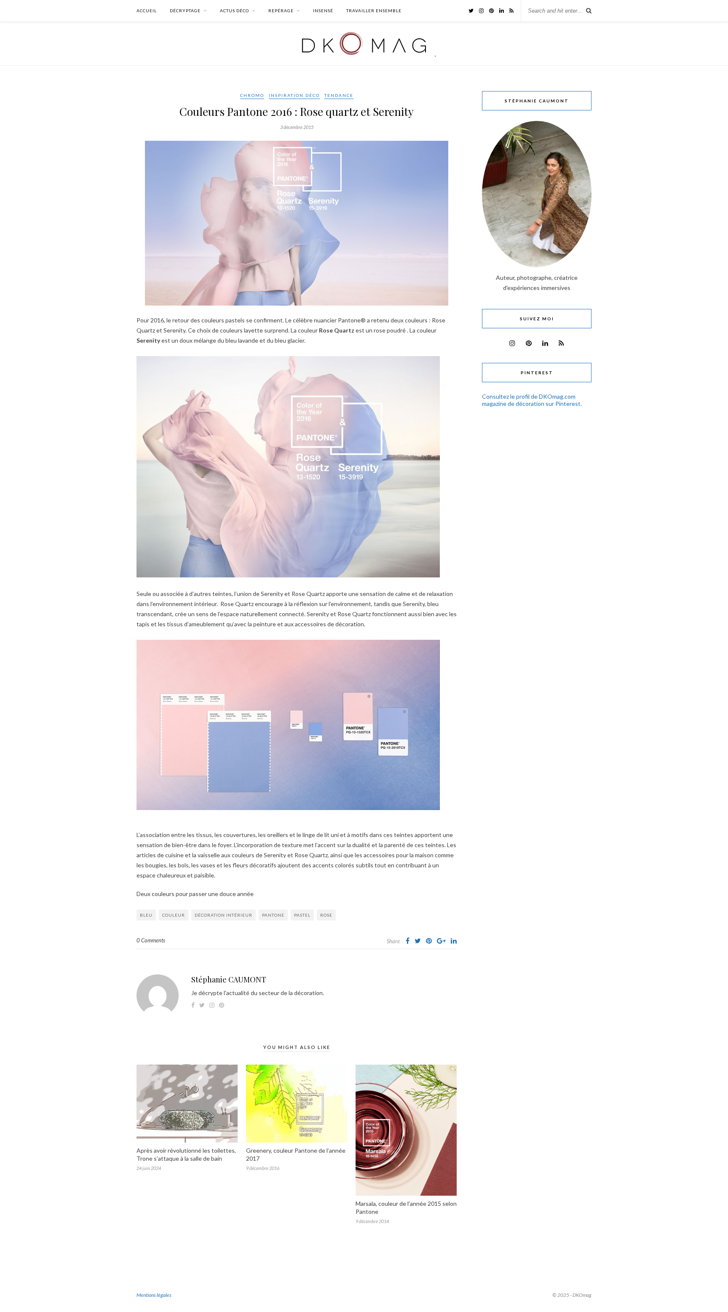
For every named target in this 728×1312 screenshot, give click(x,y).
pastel (302, 915)
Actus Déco (234, 10)
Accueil (146, 10)
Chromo (252, 95)
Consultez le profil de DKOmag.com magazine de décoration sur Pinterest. (532, 400)
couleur (173, 915)
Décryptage (185, 10)
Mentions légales (153, 1295)
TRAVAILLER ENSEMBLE (373, 10)
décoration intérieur (223, 915)
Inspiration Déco (294, 95)
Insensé (323, 10)
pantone (273, 915)
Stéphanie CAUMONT (228, 979)
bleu (146, 915)
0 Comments (150, 940)
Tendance (338, 95)
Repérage (281, 10)
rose (326, 915)
